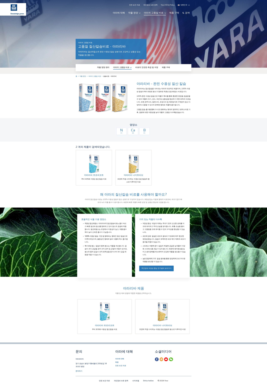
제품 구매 (174, 13)
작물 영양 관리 (103, 67)
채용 (117, 362)
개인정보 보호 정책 (121, 381)
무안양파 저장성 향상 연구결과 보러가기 (156, 268)
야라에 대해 (119, 13)
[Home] (12, 9)
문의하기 (79, 371)
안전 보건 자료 (120, 366)
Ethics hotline (148, 381)
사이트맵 (135, 381)
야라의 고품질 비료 (94, 76)
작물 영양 (83, 76)
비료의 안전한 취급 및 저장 (146, 67)
